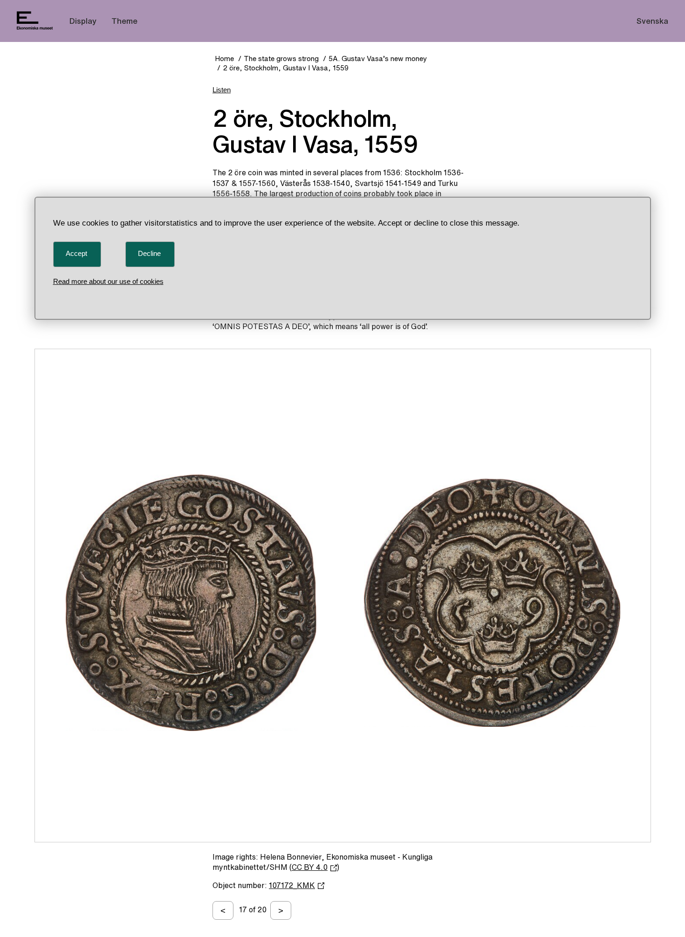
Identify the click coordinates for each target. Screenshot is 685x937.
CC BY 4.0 (310, 867)
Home (224, 58)
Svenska (652, 21)
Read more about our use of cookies (108, 281)
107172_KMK (292, 885)
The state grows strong (281, 58)
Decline (149, 253)
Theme (124, 21)
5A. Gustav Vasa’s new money (378, 58)
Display (82, 21)
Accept (76, 253)
